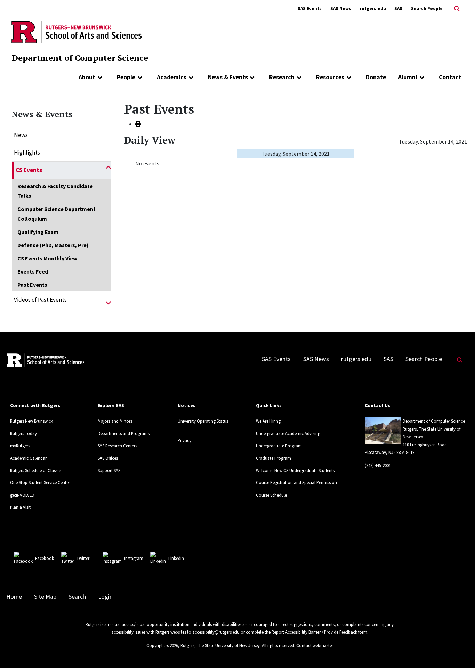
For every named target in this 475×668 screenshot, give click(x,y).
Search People (427, 8)
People (126, 77)
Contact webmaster (314, 645)
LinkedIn (176, 558)
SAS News (340, 8)
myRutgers (20, 445)
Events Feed (32, 271)
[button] (108, 170)
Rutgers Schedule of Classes (35, 470)
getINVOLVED (22, 495)
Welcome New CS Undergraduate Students (295, 470)
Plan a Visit (20, 507)
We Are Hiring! (269, 421)
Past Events (32, 284)
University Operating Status (203, 421)
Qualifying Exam (37, 231)
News (21, 135)
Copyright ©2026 (162, 645)
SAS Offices (108, 458)
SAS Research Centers (117, 445)
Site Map (45, 597)
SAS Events (310, 8)
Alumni (407, 77)
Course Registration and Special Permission (296, 482)
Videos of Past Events (40, 299)
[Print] (138, 123)
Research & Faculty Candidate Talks (55, 190)
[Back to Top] (460, 651)
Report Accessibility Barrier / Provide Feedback (314, 632)
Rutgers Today (23, 433)
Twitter (83, 558)
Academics (171, 77)
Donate (376, 77)
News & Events (228, 77)
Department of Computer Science (80, 57)
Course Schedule (271, 495)
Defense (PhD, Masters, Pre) (53, 245)
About (87, 77)
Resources (330, 77)
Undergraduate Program (279, 445)
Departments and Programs (124, 433)
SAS (398, 8)
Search (77, 597)
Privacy (184, 440)
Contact (450, 77)
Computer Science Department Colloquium (56, 213)
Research (282, 77)
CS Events (29, 170)
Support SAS (109, 470)
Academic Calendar (28, 458)
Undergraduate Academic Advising (288, 433)
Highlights (27, 152)
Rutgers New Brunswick (31, 421)
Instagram (133, 558)
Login (105, 597)
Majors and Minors (115, 421)
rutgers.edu (373, 8)
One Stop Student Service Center (40, 482)
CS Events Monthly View (47, 258)
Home (14, 597)
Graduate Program (273, 458)
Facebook (44, 558)
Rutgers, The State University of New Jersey (220, 645)
